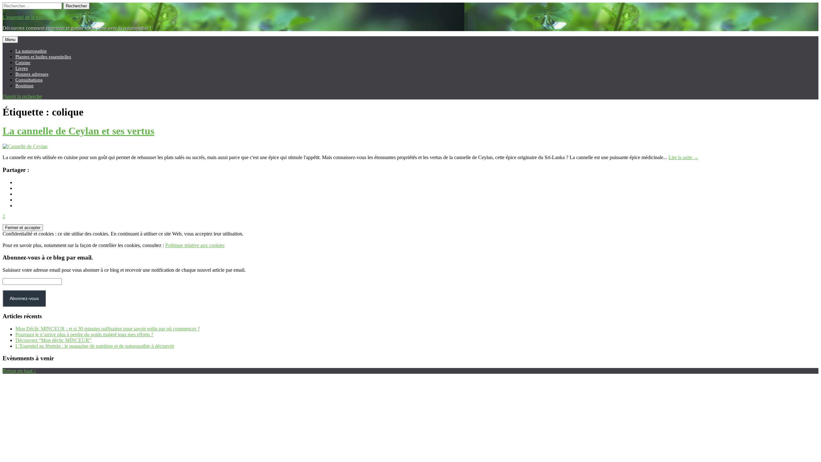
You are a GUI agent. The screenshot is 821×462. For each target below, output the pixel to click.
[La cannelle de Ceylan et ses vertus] (25, 146)
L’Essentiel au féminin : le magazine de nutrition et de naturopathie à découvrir (94, 346)
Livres (21, 68)
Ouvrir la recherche (22, 96)
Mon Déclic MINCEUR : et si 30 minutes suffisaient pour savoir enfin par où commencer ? (107, 328)
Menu (10, 39)
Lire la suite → (683, 157)
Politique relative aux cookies (194, 245)
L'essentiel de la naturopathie (32, 17)
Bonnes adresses (31, 74)
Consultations (29, 79)
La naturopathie (31, 51)
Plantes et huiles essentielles (43, 56)
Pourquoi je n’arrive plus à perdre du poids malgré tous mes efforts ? (84, 334)
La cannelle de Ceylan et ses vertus (78, 131)
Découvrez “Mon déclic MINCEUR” (53, 340)
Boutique (24, 85)
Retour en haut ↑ (19, 370)
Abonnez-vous (24, 298)
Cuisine (22, 62)
